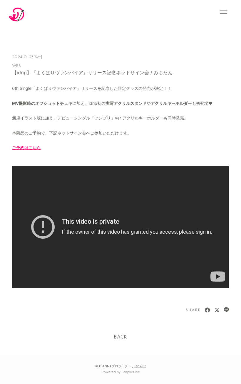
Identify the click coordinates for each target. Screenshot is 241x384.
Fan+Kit (140, 366)
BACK (120, 337)
